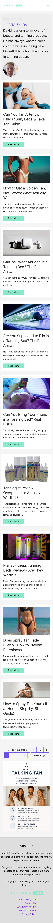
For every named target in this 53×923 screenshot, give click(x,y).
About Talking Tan (27, 899)
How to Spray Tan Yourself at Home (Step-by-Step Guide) (25, 708)
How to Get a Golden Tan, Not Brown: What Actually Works (24, 193)
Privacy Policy (29, 914)
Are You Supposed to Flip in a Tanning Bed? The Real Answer (26, 341)
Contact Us (30, 903)
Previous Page (17, 749)
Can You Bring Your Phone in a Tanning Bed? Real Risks (25, 419)
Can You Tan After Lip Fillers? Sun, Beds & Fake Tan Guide (23, 119)
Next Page (41, 755)
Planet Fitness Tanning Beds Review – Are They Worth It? (23, 570)
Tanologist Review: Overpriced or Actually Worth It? (21, 493)
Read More (13, 144)
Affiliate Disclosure (26, 907)
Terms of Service (27, 910)
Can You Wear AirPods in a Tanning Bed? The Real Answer (25, 267)
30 (24, 755)
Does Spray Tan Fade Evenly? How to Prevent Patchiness (22, 645)
